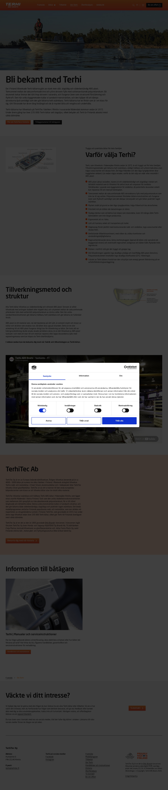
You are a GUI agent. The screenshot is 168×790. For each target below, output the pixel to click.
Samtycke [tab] (47, 376)
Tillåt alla (119, 421)
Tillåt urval (84, 421)
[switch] (70, 410)
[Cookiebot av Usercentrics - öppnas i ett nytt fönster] (126, 367)
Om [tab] (120, 376)
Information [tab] (84, 376)
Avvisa (49, 421)
